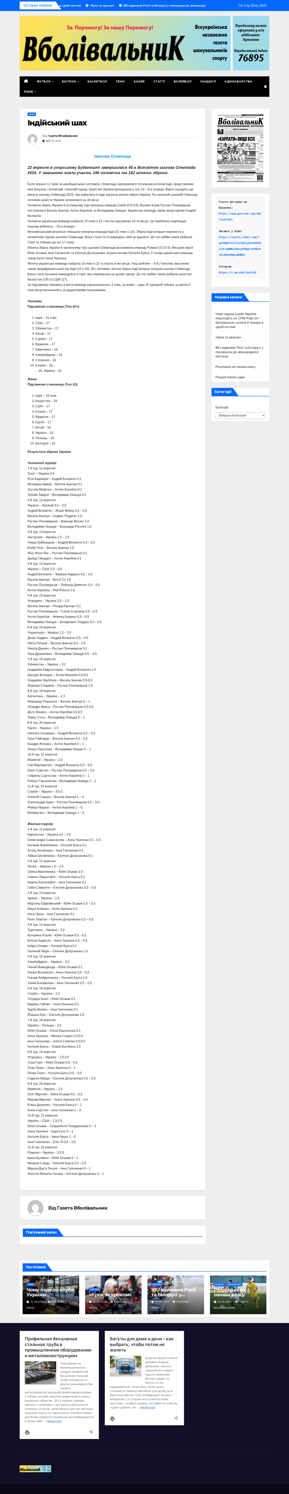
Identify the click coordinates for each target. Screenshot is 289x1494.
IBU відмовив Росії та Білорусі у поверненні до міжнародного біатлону (239, 352)
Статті (159, 81)
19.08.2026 (225, 1301)
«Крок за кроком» (228, 337)
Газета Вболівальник (63, 136)
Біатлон (69, 81)
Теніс (120, 81)
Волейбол (183, 81)
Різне (29, 91)
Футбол (44, 81)
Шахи (32, 114)
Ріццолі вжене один (230, 377)
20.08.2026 (162, 1301)
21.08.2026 (37, 1301)
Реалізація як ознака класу (235, 367)
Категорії (221, 407)
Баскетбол (97, 81)
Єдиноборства (238, 81)
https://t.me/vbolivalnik (237, 272)
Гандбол (208, 81)
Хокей (139, 81)
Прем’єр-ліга (234, 1284)
